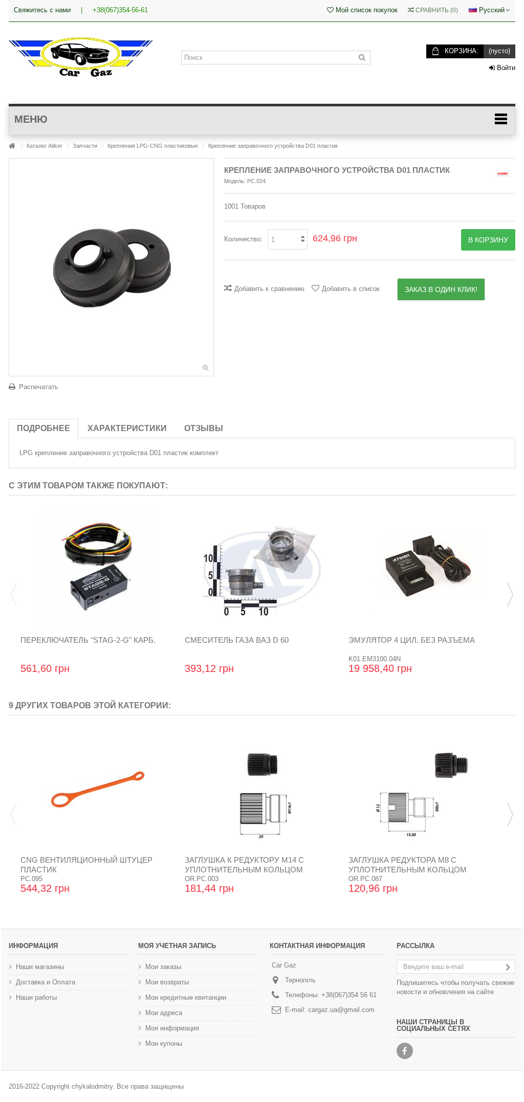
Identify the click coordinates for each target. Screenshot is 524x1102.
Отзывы (203, 428)
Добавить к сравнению (269, 289)
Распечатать (38, 387)
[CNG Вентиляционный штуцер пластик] (98, 789)
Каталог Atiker (44, 146)
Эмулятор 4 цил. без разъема (411, 640)
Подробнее (43, 428)
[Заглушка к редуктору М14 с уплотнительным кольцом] (262, 789)
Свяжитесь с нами (42, 10)
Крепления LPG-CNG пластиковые (152, 146)
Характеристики (127, 428)
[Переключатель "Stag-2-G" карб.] (98, 569)
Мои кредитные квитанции (185, 997)
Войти (505, 68)
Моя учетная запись (177, 946)
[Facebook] (405, 1051)
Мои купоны (163, 1043)
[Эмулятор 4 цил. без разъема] (426, 569)
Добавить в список (351, 289)
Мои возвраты (167, 982)
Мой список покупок (366, 10)
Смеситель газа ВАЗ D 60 (237, 640)
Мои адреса (163, 1013)
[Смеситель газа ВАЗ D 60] (262, 569)
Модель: (235, 181)
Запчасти (85, 146)
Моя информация (172, 1028)
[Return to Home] (12, 146)
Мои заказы (163, 967)
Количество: (243, 239)
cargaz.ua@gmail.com (341, 1010)
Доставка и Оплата (45, 982)
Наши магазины (40, 967)
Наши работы (36, 997)
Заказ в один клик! (441, 289)
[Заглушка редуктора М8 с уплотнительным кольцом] (426, 789)
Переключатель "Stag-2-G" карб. (88, 640)
